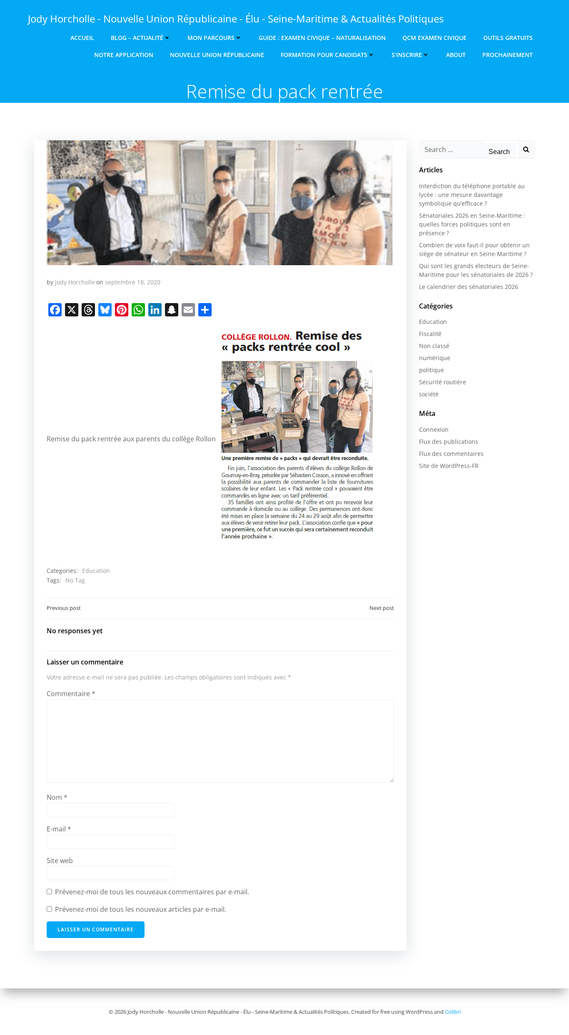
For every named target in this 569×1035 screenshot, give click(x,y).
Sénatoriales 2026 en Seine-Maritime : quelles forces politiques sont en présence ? (472, 224)
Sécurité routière (442, 382)
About (456, 55)
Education (96, 571)
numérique (434, 358)
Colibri (453, 1011)
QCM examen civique (434, 38)
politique (431, 370)
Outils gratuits (508, 38)
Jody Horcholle (75, 282)
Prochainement (507, 55)
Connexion (434, 429)
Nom (57, 797)
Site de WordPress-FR (449, 466)
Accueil (82, 38)
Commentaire (71, 693)
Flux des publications (448, 441)
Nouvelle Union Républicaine (217, 55)
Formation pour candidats (324, 55)
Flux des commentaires (451, 454)
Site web (60, 860)
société (429, 394)
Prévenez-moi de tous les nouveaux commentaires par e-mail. (152, 891)
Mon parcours (211, 38)
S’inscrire (407, 55)
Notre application (123, 55)
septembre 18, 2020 (132, 282)
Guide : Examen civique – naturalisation (322, 38)
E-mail (59, 828)
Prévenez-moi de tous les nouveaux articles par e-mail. (140, 909)
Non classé (434, 346)
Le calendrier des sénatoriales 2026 (468, 287)
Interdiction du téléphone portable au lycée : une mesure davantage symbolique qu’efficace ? (472, 194)
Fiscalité (430, 334)
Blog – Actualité (137, 38)
